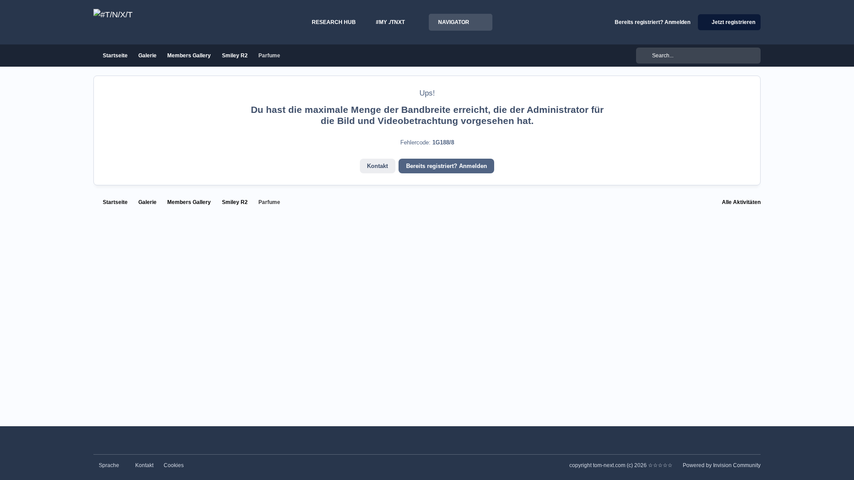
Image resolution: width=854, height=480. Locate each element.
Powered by (722, 465)
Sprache (110, 465)
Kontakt (377, 166)
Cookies (174, 465)
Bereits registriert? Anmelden (446, 166)
